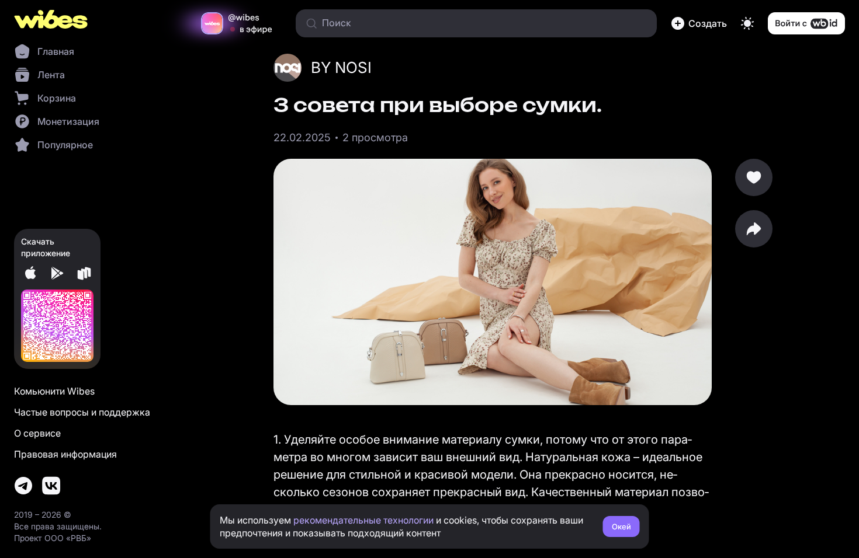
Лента (51, 75)
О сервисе (37, 433)
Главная (55, 51)
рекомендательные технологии (363, 520)
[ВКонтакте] (51, 485)
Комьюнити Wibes (54, 391)
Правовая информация (65, 454)
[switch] (747, 23)
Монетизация (68, 121)
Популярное (65, 145)
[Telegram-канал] (23, 485)
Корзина (56, 98)
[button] (699, 23)
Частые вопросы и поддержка (82, 412)
